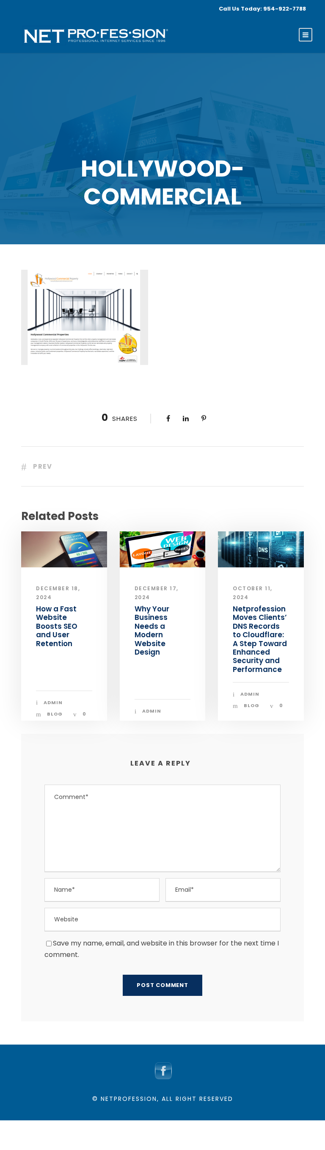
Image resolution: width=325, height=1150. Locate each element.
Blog (55, 713)
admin (53, 702)
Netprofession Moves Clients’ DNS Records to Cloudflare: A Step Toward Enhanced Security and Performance (260, 639)
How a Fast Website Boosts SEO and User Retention (56, 626)
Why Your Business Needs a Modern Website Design (152, 630)
